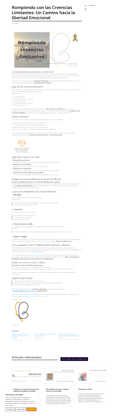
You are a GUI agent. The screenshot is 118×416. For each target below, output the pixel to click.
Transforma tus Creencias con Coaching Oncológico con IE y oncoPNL (20, 335)
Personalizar (10, 409)
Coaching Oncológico (37, 255)
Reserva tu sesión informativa (22, 294)
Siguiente (15, 325)
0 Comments (15, 23)
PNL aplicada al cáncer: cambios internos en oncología (57, 390)
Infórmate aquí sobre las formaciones (34, 296)
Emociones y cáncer (85, 389)
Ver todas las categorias (74, 359)
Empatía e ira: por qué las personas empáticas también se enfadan (26, 390)
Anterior (15, 299)
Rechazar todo (21, 409)
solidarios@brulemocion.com (23, 291)
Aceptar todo (31, 409)
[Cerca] (37, 393)
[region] (21, 402)
